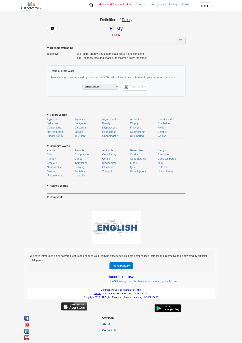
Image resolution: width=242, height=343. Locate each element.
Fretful (161, 127)
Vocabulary (157, 4)
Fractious (135, 127)
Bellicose (52, 123)
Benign (162, 150)
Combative (164, 123)
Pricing (173, 4)
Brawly (106, 123)
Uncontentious (55, 175)
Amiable (79, 150)
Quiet (133, 167)
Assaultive (136, 119)
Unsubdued (137, 136)
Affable (51, 150)
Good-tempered (167, 158)
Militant (79, 131)
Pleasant (107, 167)
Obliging (79, 167)
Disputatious (109, 127)
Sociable (80, 171)
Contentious (54, 127)
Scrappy (162, 131)
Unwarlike (80, 175)
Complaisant (82, 154)
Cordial (134, 154)
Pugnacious (109, 131)
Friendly (51, 158)
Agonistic (80, 119)
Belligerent (81, 123)
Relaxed (163, 167)
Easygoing (164, 154)
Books (185, 4)
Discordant (81, 127)
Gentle (106, 158)
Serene (51, 171)
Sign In (205, 5)
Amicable (107, 150)
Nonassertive (54, 167)
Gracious (52, 163)
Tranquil (107, 171)
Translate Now (137, 86)
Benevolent (136, 150)
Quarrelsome (137, 131)
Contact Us (109, 330)
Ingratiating (81, 163)
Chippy (134, 123)
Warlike (162, 136)
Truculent (80, 136)
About (106, 324)
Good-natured (138, 158)
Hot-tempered (55, 131)
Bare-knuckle (165, 119)
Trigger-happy (55, 136)
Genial (78, 158)
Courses (141, 4)
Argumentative (110, 119)
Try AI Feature (121, 265)
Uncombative (165, 171)
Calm (50, 154)
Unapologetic (110, 136)
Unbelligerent (138, 171)
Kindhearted (109, 163)
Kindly (133, 163)
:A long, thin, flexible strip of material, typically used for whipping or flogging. (155, 281)
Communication (114, 4)
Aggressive (53, 119)
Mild (160, 163)
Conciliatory (109, 154)
